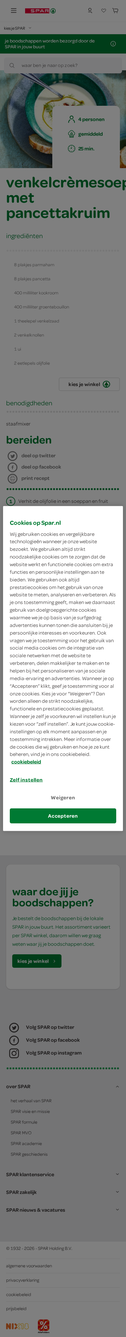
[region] (63, 668)
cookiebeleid (26, 761)
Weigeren (63, 797)
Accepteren (63, 815)
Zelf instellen (26, 779)
